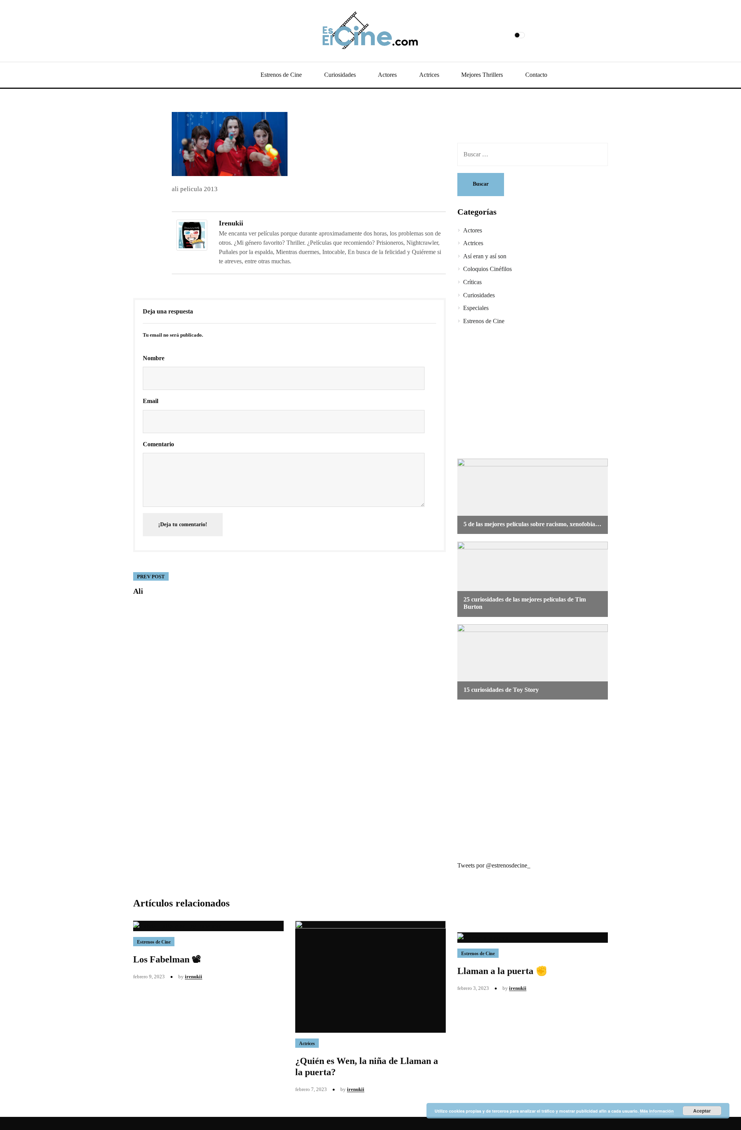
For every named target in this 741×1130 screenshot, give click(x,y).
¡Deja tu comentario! (182, 524)
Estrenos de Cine (281, 74)
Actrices (429, 74)
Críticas (472, 282)
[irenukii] (191, 234)
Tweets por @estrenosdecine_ (493, 865)
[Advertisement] (526, 393)
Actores (387, 74)
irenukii (231, 223)
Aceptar (702, 1110)
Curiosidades (340, 74)
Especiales (476, 308)
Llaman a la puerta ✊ (502, 971)
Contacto (536, 74)
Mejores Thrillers (482, 74)
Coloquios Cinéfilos (487, 269)
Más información (657, 1111)
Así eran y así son (484, 256)
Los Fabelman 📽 (167, 959)
